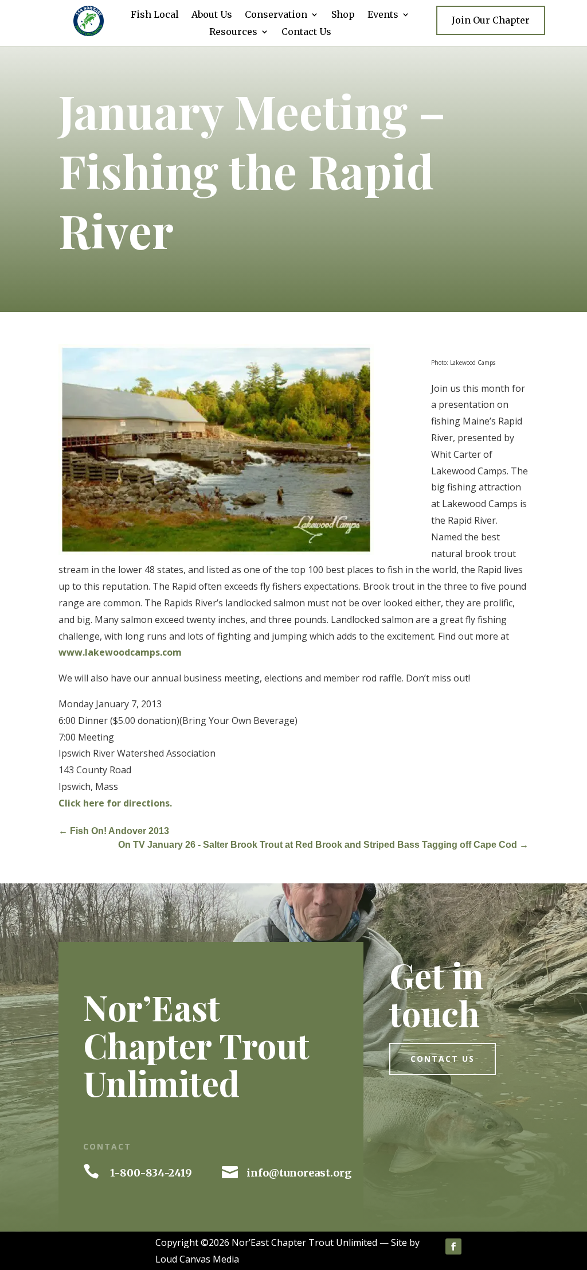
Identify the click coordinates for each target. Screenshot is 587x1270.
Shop (343, 15)
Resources (233, 32)
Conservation (276, 15)
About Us (211, 15)
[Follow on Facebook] (453, 1246)
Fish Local (155, 15)
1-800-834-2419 (151, 1172)
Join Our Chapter (491, 20)
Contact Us (306, 32)
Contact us (442, 1058)
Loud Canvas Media (197, 1259)
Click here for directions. (115, 803)
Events (382, 15)
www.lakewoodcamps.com (120, 652)
